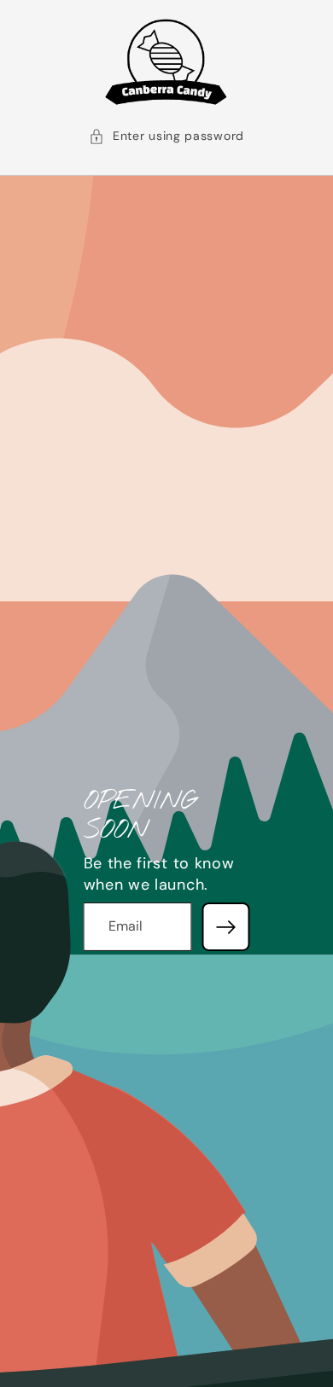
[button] (166, 136)
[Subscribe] (225, 926)
